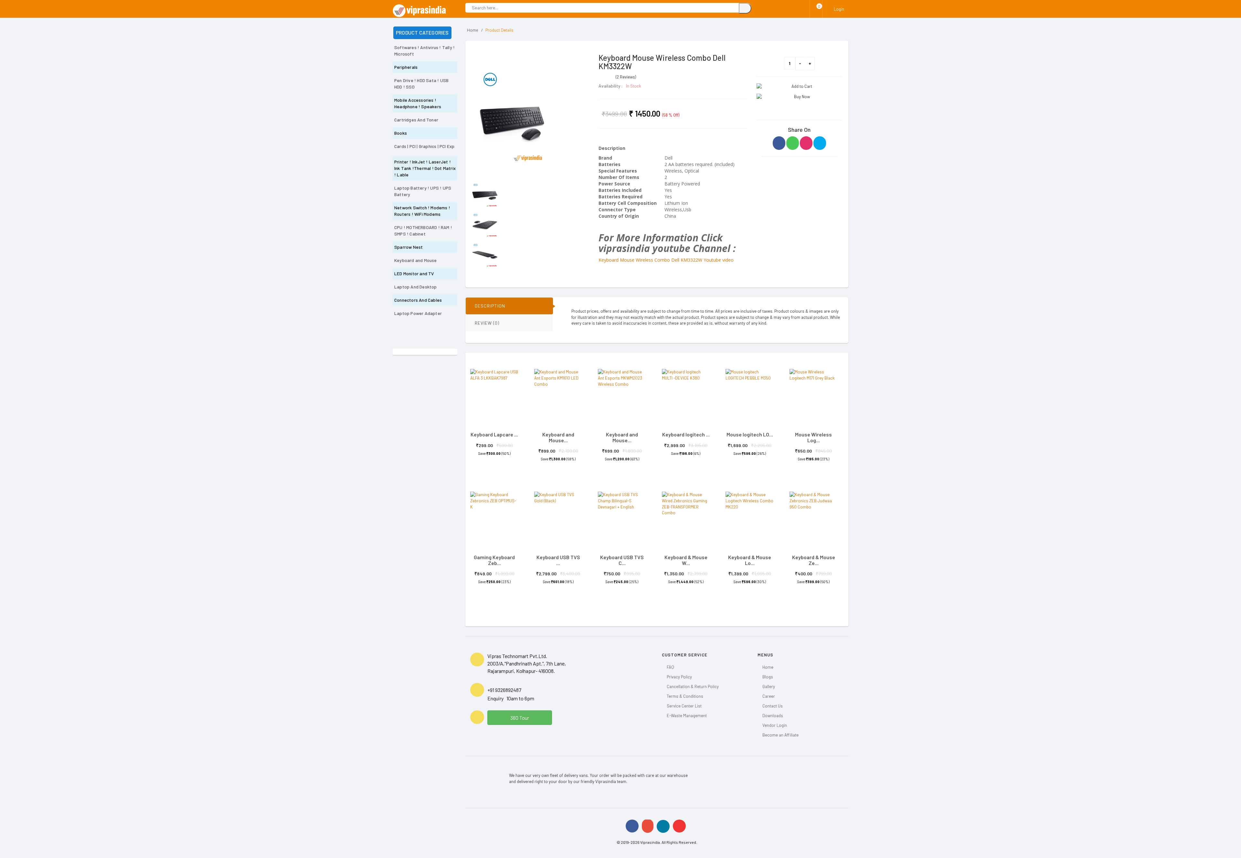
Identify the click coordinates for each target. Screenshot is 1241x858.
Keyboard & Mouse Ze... (813, 560)
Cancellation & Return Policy (693, 686)
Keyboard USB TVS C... (622, 560)
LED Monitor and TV (414, 273)
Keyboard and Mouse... (558, 437)
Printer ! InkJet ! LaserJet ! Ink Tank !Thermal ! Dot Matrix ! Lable (425, 168)
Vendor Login (774, 725)
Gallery (768, 686)
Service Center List (684, 705)
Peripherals (406, 67)
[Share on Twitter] (819, 143)
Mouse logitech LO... (750, 434)
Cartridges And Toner (416, 119)
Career (768, 696)
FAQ (670, 667)
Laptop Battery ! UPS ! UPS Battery (422, 191)
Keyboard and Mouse (415, 260)
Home (472, 30)
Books (400, 133)
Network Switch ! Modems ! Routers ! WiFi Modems (422, 211)
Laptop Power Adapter (418, 313)
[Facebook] (632, 826)
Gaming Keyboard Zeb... (494, 560)
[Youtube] (679, 826)
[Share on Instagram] (806, 143)
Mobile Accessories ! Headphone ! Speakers (417, 103)
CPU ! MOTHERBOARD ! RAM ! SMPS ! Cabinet (423, 230)
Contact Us (772, 705)
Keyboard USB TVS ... (558, 560)
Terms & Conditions (685, 696)
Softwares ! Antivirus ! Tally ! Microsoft (424, 51)
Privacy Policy (679, 676)
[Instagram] (647, 826)
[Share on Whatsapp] (792, 143)
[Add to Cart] (799, 86)
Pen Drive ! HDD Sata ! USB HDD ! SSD (421, 83)
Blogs (767, 676)
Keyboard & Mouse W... (685, 560)
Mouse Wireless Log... (813, 437)
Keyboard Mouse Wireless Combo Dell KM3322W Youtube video (666, 260)
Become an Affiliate (780, 735)
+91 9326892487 (504, 690)
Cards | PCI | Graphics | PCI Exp (424, 146)
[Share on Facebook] (779, 143)
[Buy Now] (799, 97)
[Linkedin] (663, 826)
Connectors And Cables (418, 300)
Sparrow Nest (408, 247)
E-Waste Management (687, 715)
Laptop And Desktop (415, 286)
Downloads (772, 715)
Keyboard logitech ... (686, 434)
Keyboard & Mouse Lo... (749, 560)
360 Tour (519, 718)
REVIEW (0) (487, 323)
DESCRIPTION (490, 306)
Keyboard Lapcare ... (494, 434)
